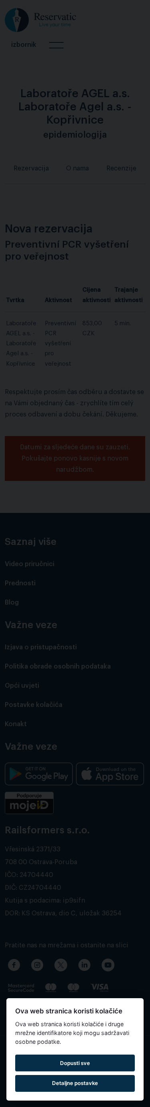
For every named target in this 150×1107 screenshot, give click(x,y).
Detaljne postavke (75, 1083)
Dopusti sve (75, 1063)
